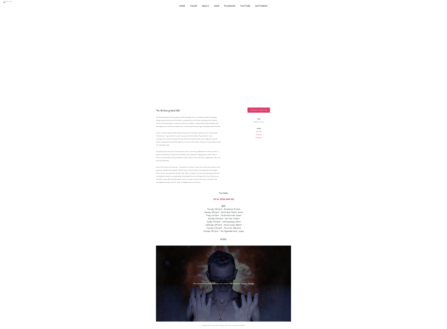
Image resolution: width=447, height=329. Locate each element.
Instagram (261, 6)
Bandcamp (259, 137)
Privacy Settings (248, 283)
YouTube (245, 6)
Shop (217, 6)
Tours (193, 6)
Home (182, 6)
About (205, 6)
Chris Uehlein (240, 325)
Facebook (229, 6)
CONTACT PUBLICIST (259, 110)
